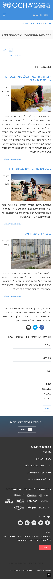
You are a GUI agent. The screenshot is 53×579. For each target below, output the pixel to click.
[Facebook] (41, 327)
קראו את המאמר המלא (13, 159)
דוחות (39, 24)
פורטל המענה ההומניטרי (39, 479)
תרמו (45, 548)
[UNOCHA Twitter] (40, 523)
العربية (36, 15)
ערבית (46, 398)
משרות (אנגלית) (43, 459)
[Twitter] (35, 327)
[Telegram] (27, 523)
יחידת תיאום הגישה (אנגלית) (38, 465)
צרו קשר (47, 452)
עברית (46, 394)
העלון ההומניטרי (28, 24)
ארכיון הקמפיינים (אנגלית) (39, 472)
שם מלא (47, 358)
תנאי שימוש (13, 563)
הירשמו (23, 430)
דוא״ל (48, 345)
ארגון (48, 371)
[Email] (28, 327)
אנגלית (45, 389)
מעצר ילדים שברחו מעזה (37, 233)
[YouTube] (20, 523)
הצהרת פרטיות (22, 563)
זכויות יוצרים (32, 563)
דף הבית (48, 24)
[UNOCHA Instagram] (33, 523)
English (45, 15)
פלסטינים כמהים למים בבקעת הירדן (30, 168)
